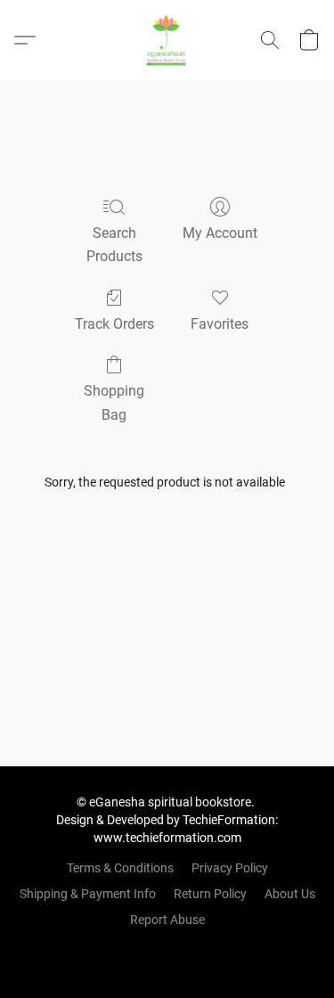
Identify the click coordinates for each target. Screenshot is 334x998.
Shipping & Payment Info (88, 894)
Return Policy (210, 894)
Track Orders (114, 323)
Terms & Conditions (120, 868)
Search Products (114, 245)
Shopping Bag (114, 402)
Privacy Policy (229, 868)
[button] (167, 40)
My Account (220, 233)
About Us (290, 894)
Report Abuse (167, 919)
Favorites (219, 323)
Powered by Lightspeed (167, 950)
